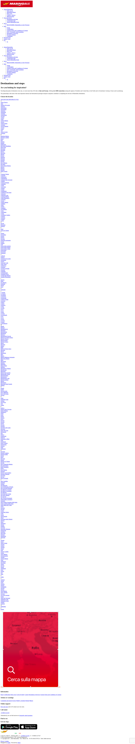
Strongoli (3, 537)
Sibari (2, 518)
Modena (3, 363)
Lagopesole (3, 298)
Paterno (2, 418)
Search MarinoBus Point (13, 22)
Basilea (2, 143)
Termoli (2, 547)
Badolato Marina (5, 136)
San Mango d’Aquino (6, 489)
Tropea (2, 571)
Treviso (2, 565)
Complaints (9, 36)
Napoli (2, 388)
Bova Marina (4, 163)
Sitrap (19, 742)
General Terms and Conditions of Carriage (17, 30)
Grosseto (3, 270)
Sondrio (3, 526)
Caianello (3, 175)
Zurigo (2, 609)
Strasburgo (3, 536)
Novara (2, 395)
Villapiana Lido (4, 599)
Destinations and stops (12, 19)
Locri (2, 316)
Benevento (3, 147)
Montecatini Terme (5, 374)
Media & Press (10, 16)
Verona (2, 589)
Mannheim (3, 333)
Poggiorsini (3, 436)
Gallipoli (3, 256)
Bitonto (2, 154)
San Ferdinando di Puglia (7, 487)
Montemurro (4, 377)
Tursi (2, 574)
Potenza (3, 446)
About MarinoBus (8, 9)
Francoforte (3, 250)
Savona (2, 509)
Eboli (2, 229)
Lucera (2, 319)
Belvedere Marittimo (6, 146)
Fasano (2, 233)
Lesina (2, 312)
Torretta (2, 557)
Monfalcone (4, 370)
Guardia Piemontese (6, 277)
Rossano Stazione (5, 474)
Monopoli (3, 371)
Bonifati (3, 160)
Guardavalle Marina (5, 275)
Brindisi (3, 170)
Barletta (2, 141)
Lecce (2, 309)
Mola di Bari (4, 365)
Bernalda (3, 150)
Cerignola (3, 199)
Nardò (2, 389)
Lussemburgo (4, 323)
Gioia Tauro (4, 264)
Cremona (3, 218)
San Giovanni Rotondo (6, 488)
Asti (2, 130)
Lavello (2, 308)
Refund (27, 700)
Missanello (3, 361)
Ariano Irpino (4, 123)
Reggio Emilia (4, 454)
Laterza (2, 302)
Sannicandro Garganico (6, 499)
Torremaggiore (4, 556)
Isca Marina (3, 282)
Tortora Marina (4, 558)
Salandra (3, 482)
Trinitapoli (3, 568)
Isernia (2, 285)
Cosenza (3, 216)
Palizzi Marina (4, 410)
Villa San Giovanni (5, 598)
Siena (2, 522)
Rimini (2, 460)
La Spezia (3, 294)
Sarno (2, 506)
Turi (2, 572)
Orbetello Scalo (4, 399)
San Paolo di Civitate (6, 494)
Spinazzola (3, 530)
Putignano (3, 448)
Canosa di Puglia (5, 182)
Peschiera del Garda (5, 427)
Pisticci (2, 434)
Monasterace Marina (6, 368)
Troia (2, 570)
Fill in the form (4, 706)
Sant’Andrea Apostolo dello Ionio (9, 502)
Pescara (2, 425)
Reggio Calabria (5, 453)
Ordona (2, 401)
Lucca (2, 318)
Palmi (2, 413)
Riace (2, 457)
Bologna (3, 157)
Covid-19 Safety (20, 694)
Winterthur (3, 606)
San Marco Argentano (6, 491)
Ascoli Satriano (4, 126)
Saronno (3, 508)
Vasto (2, 582)
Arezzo (2, 122)
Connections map (11, 20)
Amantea (3, 113)
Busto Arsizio (4, 171)
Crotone (3, 219)
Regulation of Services (12, 33)
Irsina (2, 281)
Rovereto (3, 475)
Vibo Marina (4, 591)
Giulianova (3, 265)
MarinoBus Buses (11, 12)
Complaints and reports (6, 700)
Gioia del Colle (4, 263)
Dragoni (3, 226)
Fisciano (3, 239)
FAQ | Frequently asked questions (15, 32)
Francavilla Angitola (6, 246)
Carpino (3, 188)
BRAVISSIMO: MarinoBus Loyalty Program (18, 25)
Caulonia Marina (5, 196)
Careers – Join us (11, 15)
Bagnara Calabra (5, 137)
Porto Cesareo (4, 443)
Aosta (2, 119)
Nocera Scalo (4, 391)
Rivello (2, 463)
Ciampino (3, 208)
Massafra (3, 344)
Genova (3, 257)
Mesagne (3, 350)
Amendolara (4, 115)
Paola (2, 415)
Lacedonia (3, 295)
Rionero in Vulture (5, 461)
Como (2, 210)
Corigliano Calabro (5, 215)
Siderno (2, 520)
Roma (2, 468)
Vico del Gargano (5, 595)
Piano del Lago (4, 430)
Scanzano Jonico (5, 512)
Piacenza (3, 429)
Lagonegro (3, 296)
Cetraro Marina (4, 202)
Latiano (2, 303)
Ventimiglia (3, 587)
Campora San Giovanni (6, 180)
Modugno (3, 364)
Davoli (2, 223)
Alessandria (3, 109)
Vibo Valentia (4, 592)
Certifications (10, 29)
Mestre (2, 351)
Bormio (2, 161)
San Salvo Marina (5, 495)
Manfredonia (4, 332)
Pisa (2, 433)
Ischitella (3, 284)
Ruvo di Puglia (4, 478)
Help (5, 26)
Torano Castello (4, 551)
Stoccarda (3, 533)
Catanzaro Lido (4, 195)
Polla (2, 440)
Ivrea (2, 287)
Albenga (3, 106)
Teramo (2, 544)
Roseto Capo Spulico (6, 472)
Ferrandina (3, 234)
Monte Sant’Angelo (5, 372)
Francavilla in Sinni (5, 249)
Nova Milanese (4, 392)
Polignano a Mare (5, 439)
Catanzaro (3, 194)
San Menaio (4, 492)
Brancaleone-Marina (6, 165)
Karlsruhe (3, 289)
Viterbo (2, 602)
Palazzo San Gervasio (6, 409)
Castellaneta (4, 191)
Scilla (2, 513)
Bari (2, 140)
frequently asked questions (25, 715)
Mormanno (3, 382)
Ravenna (3, 451)
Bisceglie (3, 153)
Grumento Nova (5, 274)
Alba (2, 103)
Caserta (2, 189)
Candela (3, 181)
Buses (2, 694)
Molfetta (3, 367)
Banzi (2, 139)
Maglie (2, 326)
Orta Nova (3, 402)
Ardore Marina (4, 120)
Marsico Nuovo (4, 339)
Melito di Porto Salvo (6, 349)
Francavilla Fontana (5, 247)
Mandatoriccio (4, 329)
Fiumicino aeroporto (6, 240)
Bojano (2, 156)
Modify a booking (20, 700)
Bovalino (3, 164)
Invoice (14, 700)
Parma (2, 416)
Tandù (8, 742)
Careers (27, 694)
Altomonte (3, 112)
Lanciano (3, 301)
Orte (2, 403)
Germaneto (3, 260)
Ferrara (2, 236)
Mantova (3, 334)
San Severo (3, 496)
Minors (31, 700)
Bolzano (3, 158)
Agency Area (7, 39)
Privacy (2, 741)
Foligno (2, 243)
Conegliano (3, 212)
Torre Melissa (4, 554)
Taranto (2, 540)
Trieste (2, 567)
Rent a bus (9, 13)
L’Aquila (3, 292)
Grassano (3, 267)
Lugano (2, 322)
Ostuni (2, 405)
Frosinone (3, 253)
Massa (2, 343)
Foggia (2, 241)
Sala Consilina (4, 481)
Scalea (2, 510)
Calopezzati (3, 177)
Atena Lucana (4, 132)
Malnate (3, 327)
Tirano (2, 548)
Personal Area (7, 37)
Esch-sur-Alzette (5, 230)
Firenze (2, 237)
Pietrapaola (3, 432)
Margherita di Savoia (6, 336)
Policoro (3, 437)
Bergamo (3, 149)
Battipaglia (3, 144)
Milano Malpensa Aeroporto (8, 357)
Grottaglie (3, 271)
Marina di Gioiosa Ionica (7, 337)
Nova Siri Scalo (4, 394)
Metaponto (3, 353)
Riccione (3, 458)
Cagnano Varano (5, 174)
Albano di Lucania (5, 105)
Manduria (3, 330)
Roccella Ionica (4, 465)
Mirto (2, 360)
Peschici (3, 426)
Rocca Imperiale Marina (6, 464)
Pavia (2, 419)
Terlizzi (2, 546)
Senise (2, 515)
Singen (2, 525)
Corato (2, 213)
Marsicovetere (4, 340)
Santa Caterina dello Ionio (7, 503)
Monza (2, 381)
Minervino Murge (5, 358)
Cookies (7, 741)
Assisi (2, 129)
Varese (2, 581)
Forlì (2, 244)
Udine (2, 577)
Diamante (3, 225)
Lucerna (3, 320)
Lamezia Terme (4, 299)
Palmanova (3, 412)
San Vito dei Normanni (6, 498)
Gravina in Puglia (5, 268)
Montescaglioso (4, 379)
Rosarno (3, 471)
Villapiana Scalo (5, 601)
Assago (2, 127)
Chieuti (2, 206)
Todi (2, 550)
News (5, 23)
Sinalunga (3, 523)
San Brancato (4, 485)
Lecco (2, 310)
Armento (3, 125)
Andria (2, 118)
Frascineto (3, 251)
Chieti (2, 205)
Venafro (3, 584)
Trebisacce (3, 561)
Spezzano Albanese (5, 529)
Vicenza (3, 594)
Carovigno (3, 187)
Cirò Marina (4, 209)
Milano (2, 356)
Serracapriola (4, 516)
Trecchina (3, 563)
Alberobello (3, 108)
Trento (2, 564)
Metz (2, 354)
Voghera (3, 603)
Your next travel (8, 18)
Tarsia (2, 541)
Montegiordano (4, 375)
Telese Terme (4, 543)
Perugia (2, 422)
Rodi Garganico (5, 467)
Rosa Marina (4, 470)
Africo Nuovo (4, 102)
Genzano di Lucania (6, 258)
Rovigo (2, 477)
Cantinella (3, 184)
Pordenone (3, 441)
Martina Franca (4, 341)
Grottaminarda (4, 272)
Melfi (2, 347)
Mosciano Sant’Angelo (6, 384)
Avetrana (3, 133)
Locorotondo (4, 315)
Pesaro (2, 423)
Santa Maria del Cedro (6, 505)
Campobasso (4, 178)
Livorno (3, 313)
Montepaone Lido (5, 378)
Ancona (3, 116)
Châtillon (3, 203)
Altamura (3, 110)
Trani (2, 560)
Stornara (3, 534)
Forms (8, 27)
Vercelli (2, 588)
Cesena (2, 201)
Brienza (2, 168)
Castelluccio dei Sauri (6, 192)
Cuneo (2, 220)
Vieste (2, 596)
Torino (2, 553)
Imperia (2, 279)
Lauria (2, 306)
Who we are (10, 11)
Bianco (2, 151)
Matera (2, 346)
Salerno (2, 484)
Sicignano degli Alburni (6, 519)
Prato (2, 447)
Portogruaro (3, 444)
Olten (2, 398)
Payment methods (11, 34)
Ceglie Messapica (5, 198)
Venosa (2, 585)
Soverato (3, 527)
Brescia (2, 167)
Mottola (2, 385)
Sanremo (3, 501)
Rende (2, 456)
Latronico (3, 305)
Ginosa (2, 261)
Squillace (3, 532)
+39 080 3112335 (5, 712)
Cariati (2, 185)
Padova (2, 408)
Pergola (2, 420)
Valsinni (3, 579)
